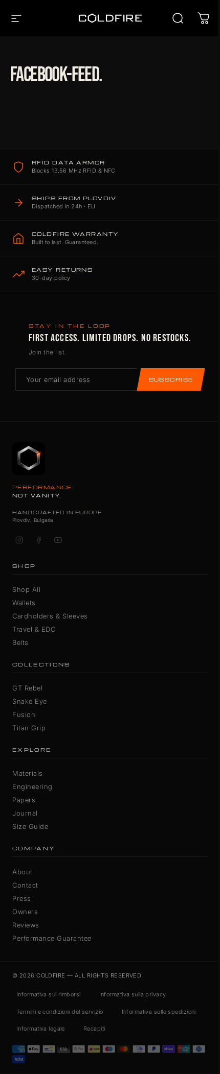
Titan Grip (29, 728)
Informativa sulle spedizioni (159, 1011)
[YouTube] (57, 539)
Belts (20, 642)
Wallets (24, 603)
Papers (23, 800)
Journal (25, 813)
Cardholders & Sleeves (50, 616)
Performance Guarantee (52, 938)
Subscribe (171, 379)
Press (21, 898)
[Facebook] (38, 539)
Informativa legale (40, 1028)
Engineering (32, 786)
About (22, 872)
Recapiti (94, 1028)
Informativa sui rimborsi (48, 994)
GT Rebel (27, 688)
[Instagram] (19, 539)
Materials (27, 773)
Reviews (25, 925)
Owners (25, 912)
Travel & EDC (33, 629)
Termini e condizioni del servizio (59, 1011)
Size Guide (30, 826)
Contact (25, 885)
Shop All (26, 589)
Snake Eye (29, 701)
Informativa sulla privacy (132, 994)
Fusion (23, 714)
